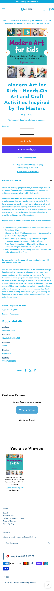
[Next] (47, 53)
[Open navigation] (3, 9)
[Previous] (7, 53)
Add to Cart (26, 141)
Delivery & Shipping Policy (13, 518)
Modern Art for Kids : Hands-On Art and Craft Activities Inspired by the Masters (14, 480)
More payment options (27, 157)
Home (5, 20)
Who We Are (8, 515)
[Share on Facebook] (25, 370)
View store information (28, 171)
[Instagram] (7, 577)
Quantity (5, 126)
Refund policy (8, 523)
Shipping (23, 120)
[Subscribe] (47, 543)
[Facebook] (4, 577)
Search (5, 512)
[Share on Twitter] (30, 370)
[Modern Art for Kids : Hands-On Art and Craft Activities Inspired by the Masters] (14, 464)
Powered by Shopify (27, 582)
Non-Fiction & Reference (20, 20)
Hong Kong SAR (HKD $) (22, 556)
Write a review (27, 410)
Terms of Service (9, 521)
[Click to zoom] (47, 32)
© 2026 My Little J (10, 582)
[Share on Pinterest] (35, 370)
